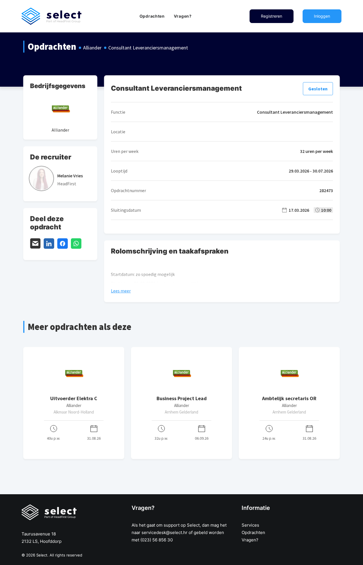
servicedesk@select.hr (164, 532)
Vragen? (183, 16)
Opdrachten (152, 16)
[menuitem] (152, 16)
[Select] (51, 16)
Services (250, 525)
